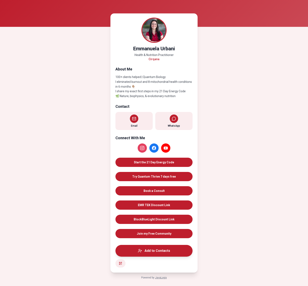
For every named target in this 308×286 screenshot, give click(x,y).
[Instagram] (142, 148)
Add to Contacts (157, 251)
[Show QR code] (120, 263)
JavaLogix (161, 277)
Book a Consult (154, 190)
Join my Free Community (154, 233)
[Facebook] (154, 148)
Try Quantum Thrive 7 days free (154, 176)
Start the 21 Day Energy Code (154, 162)
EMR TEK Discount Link (154, 205)
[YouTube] (165, 148)
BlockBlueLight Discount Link (154, 219)
